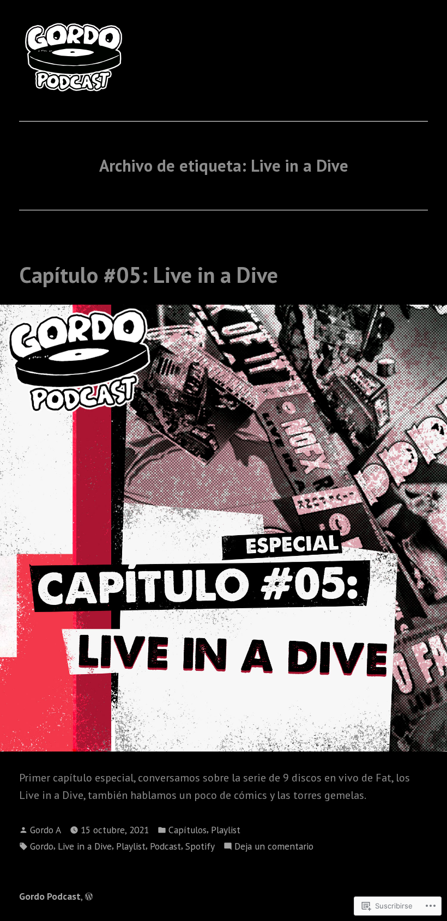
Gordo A (45, 829)
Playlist (225, 829)
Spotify (200, 846)
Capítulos (187, 829)
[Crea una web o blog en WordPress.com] (89, 896)
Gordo (41, 846)
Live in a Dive (85, 846)
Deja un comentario (273, 846)
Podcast (165, 846)
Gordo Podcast (50, 896)
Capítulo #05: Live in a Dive (148, 274)
